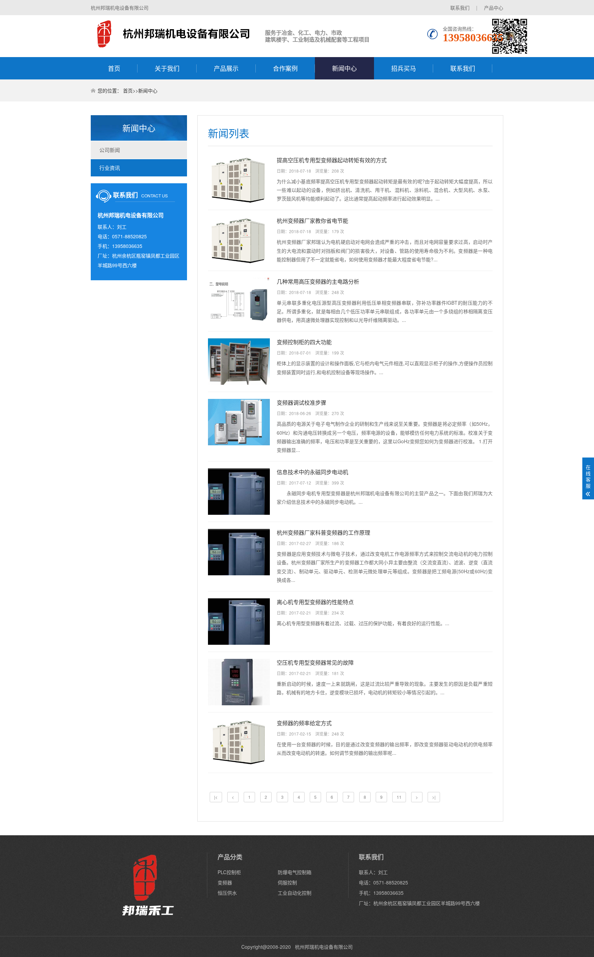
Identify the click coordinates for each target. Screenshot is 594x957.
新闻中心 (344, 68)
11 (399, 797)
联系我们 (460, 7)
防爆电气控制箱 (294, 872)
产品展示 (226, 68)
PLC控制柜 (229, 872)
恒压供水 (227, 892)
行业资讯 (109, 167)
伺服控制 (287, 882)
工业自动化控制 (294, 892)
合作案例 (285, 68)
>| (434, 797)
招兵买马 (403, 68)
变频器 (225, 882)
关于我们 (167, 68)
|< (216, 797)
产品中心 (493, 7)
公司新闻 (109, 149)
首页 (114, 68)
